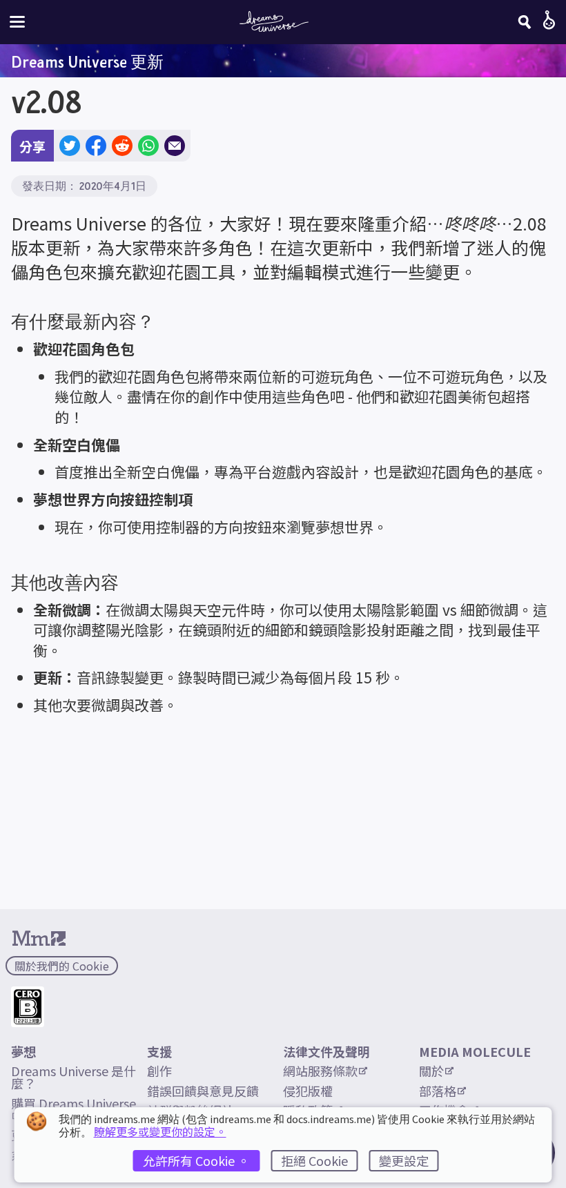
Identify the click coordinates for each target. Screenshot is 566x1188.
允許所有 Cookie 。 (196, 1160)
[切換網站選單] (17, 21)
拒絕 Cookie (314, 1160)
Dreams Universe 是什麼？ (73, 1077)
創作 (159, 1071)
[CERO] (27, 1006)
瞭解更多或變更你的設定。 (160, 1131)
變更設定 (404, 1160)
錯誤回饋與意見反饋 (203, 1091)
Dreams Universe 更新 (87, 61)
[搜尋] (525, 22)
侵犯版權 (308, 1091)
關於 (431, 1071)
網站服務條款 (320, 1071)
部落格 (437, 1091)
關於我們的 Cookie (61, 965)
